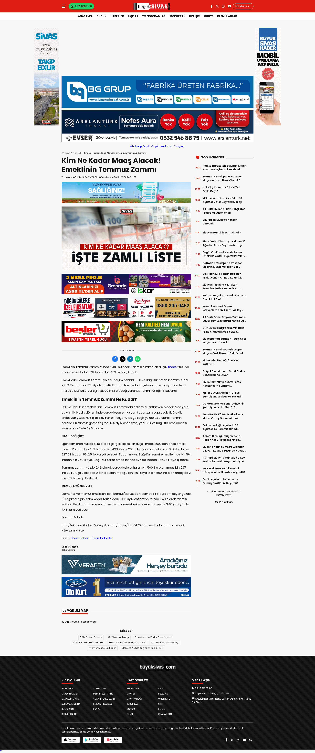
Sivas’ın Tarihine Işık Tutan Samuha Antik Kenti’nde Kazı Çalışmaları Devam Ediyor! (221, 286)
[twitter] (217, 6)
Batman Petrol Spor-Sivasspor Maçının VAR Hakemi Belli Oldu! (223, 351)
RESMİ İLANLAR (227, 16)
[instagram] (223, 6)
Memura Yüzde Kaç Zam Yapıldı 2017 (143, 648)
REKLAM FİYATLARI (102, 703)
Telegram (179, 146)
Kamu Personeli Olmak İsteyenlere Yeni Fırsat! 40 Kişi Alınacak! (222, 308)
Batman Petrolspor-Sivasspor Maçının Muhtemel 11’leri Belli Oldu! (222, 265)
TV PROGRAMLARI (154, 16)
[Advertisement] (157, 51)
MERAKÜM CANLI (70, 698)
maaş (172, 367)
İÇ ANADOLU (165, 714)
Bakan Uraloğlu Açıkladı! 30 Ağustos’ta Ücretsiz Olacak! (221, 427)
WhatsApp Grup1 (139, 146)
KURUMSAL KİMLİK (71, 703)
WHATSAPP (133, 688)
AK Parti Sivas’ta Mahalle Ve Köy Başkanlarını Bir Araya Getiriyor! (224, 459)
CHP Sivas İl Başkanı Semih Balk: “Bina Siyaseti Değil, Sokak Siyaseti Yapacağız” (223, 330)
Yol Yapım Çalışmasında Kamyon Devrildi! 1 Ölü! (224, 297)
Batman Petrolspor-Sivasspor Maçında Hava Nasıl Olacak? (222, 178)
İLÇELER (133, 16)
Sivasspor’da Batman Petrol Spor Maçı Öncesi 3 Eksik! (224, 340)
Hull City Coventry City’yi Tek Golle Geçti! (221, 189)
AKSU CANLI (99, 688)
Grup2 (154, 146)
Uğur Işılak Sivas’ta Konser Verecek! (220, 221)
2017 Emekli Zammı (91, 637)
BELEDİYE (163, 693)
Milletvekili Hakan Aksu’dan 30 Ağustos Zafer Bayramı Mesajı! (223, 200)
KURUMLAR (132, 703)
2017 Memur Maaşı (118, 637)
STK (160, 703)
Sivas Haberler (102, 538)
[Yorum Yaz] (1, 751)
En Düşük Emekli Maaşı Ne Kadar (127, 642)
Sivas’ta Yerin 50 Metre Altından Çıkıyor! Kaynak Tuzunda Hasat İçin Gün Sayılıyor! (223, 449)
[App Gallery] (113, 740)
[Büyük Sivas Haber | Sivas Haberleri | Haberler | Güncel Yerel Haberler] (151, 6)
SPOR (161, 688)
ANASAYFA (85, 16)
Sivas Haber (79, 538)
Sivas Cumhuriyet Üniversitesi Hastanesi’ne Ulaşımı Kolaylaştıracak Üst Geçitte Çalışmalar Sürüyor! (222, 384)
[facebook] (211, 6)
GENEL (78, 152)
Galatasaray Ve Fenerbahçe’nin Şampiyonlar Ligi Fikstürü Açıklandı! (223, 405)
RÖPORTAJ (177, 16)
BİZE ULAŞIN (68, 709)
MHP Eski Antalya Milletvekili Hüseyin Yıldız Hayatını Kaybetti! (224, 470)
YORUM (131, 709)
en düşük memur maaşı (164, 642)
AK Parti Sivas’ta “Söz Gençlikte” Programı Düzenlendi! (224, 210)
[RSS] (250, 740)
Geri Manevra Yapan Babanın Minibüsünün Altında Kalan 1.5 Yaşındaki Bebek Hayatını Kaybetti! (222, 276)
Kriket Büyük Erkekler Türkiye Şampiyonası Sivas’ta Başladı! (222, 394)
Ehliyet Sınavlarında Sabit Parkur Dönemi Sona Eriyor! (224, 373)
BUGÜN (101, 16)
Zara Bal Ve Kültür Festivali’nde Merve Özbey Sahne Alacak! (223, 416)
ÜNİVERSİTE (164, 698)
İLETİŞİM (194, 16)
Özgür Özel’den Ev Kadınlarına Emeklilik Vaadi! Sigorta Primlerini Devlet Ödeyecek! (224, 254)
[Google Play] (92, 740)
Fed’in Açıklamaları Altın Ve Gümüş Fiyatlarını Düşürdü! (220, 481)
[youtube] (229, 6)
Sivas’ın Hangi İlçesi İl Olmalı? (222, 232)
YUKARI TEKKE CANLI (104, 698)
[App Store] (71, 740)
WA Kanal (166, 146)
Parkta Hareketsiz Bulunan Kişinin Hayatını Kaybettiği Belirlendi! (224, 167)
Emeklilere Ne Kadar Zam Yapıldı (153, 637)
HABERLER (117, 16)
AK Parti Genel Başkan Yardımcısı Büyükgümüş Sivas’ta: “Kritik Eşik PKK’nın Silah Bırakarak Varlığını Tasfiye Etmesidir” (224, 319)
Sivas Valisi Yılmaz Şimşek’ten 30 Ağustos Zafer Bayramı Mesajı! (224, 243)
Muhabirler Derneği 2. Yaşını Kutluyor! (220, 362)
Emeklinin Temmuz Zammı (88, 642)
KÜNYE (208, 16)
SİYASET (131, 693)
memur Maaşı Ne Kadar (102, 648)
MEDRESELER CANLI (103, 693)
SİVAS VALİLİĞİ (134, 698)
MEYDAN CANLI (70, 693)
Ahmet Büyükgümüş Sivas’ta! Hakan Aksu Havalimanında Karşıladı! (222, 438)
